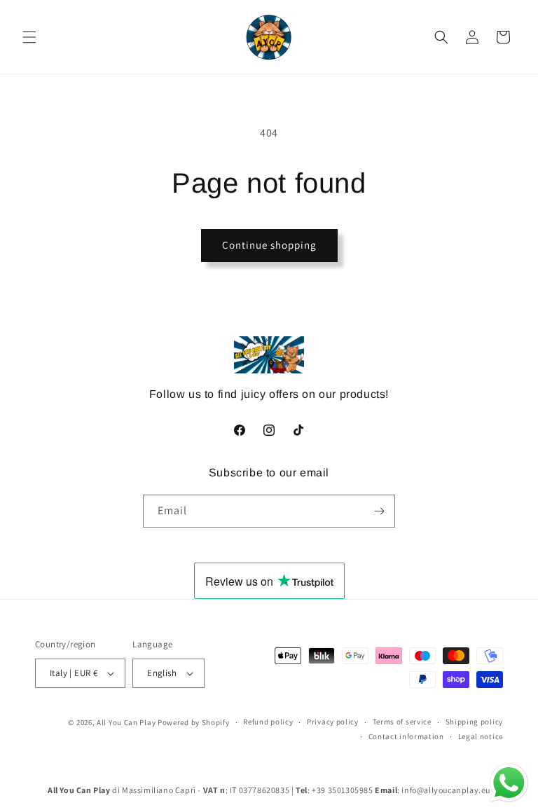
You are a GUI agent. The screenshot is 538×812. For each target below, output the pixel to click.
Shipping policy (475, 722)
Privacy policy (333, 722)
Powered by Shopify (194, 722)
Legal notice (480, 736)
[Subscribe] (379, 511)
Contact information (406, 736)
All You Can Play (126, 722)
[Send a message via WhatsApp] (509, 783)
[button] (29, 37)
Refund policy (268, 722)
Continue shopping (269, 245)
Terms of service (402, 722)
